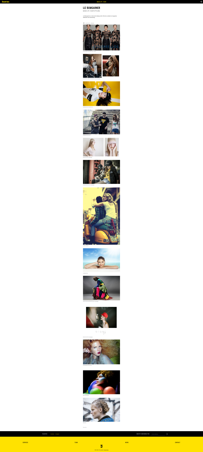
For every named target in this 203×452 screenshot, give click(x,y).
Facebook (52, 434)
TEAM (76, 442)
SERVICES (25, 442)
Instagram (57, 434)
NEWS (126, 442)
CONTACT (177, 442)
